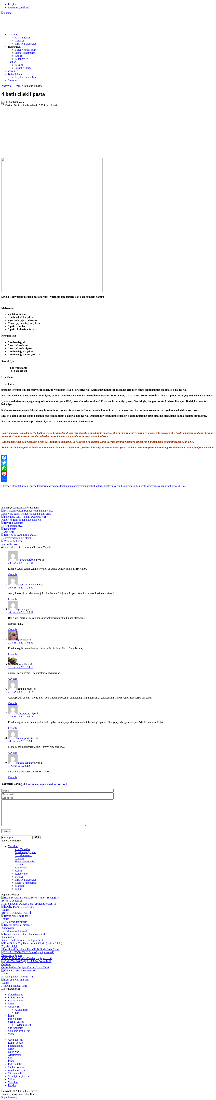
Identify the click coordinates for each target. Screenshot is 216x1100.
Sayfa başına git (9, 1097)
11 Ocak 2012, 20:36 (19, 765)
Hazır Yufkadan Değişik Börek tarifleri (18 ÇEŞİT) (28, 903)
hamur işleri (75, 486)
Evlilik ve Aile (15, 997)
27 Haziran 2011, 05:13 (20, 716)
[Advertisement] (62, 22)
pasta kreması (148, 486)
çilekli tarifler (42, 486)
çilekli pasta (29, 486)
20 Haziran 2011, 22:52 (20, 587)
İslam (11, 1015)
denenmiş (54, 486)
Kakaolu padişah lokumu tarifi (17, 976)
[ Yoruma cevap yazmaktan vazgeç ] (46, 784)
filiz (20, 639)
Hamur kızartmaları (25, 52)
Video (11, 1033)
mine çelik (23, 738)
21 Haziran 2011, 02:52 (20, 642)
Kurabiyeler (21, 58)
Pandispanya (123, 486)
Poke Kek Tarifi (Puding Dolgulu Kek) (22, 519)
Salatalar (12, 80)
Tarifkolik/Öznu (26, 559)
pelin (20, 609)
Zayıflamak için (9, 946)
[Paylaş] (108, 479)
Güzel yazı (14, 1006)
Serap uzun (24, 713)
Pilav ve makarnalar (25, 43)
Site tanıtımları (15, 1027)
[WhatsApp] (108, 468)
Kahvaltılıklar (15, 74)
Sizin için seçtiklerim (19, 1030)
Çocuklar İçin (15, 994)
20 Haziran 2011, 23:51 (20, 612)
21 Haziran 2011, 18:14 (20, 691)
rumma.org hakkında (19, 7)
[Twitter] (108, 463)
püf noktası (169, 486)
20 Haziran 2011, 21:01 (20, 562)
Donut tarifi (7, 531)
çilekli (19, 486)
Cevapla (12, 574)
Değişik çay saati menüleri (15, 931)
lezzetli (102, 486)
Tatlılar (12, 61)
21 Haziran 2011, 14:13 (20, 667)
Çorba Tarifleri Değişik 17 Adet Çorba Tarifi (25, 967)
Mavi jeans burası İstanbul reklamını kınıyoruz (26, 513)
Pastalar (19, 64)
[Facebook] (108, 457)
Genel (17, 85)
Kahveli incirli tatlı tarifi (14, 985)
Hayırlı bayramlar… (12, 525)
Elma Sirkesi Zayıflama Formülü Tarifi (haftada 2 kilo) (30, 949)
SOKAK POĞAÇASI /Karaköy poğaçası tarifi (26, 958)
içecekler (13, 71)
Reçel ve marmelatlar (26, 77)
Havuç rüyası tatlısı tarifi (14, 921)
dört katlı (64, 486)
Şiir (17, 1012)
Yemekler (13, 34)
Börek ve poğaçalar (25, 49)
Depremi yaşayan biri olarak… (17, 537)
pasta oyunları (26, 762)
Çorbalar (19, 40)
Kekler (18, 55)
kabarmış (86, 486)
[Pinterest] (108, 473)
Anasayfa (6, 85)
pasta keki (135, 486)
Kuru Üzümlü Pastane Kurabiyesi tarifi (22, 940)
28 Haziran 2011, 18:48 (20, 741)
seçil (20, 664)
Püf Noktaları (15, 1018)
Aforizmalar (21, 1009)
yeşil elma (180, 486)
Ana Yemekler (22, 37)
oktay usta (111, 486)
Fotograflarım (15, 1000)
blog (14, 486)
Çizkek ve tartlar (23, 67)
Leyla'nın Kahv (26, 584)
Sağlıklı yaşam (16, 1021)
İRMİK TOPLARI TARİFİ (16, 912)
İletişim (12, 4)
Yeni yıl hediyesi (10, 544)
